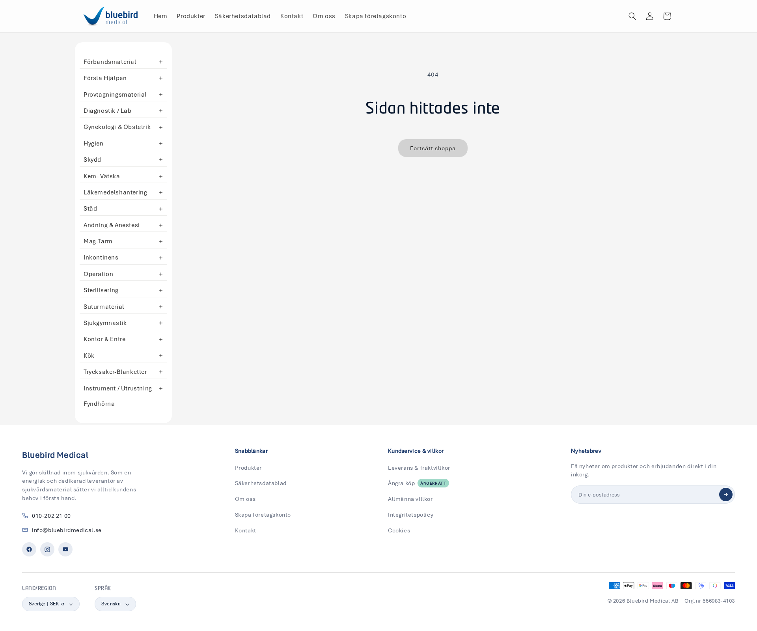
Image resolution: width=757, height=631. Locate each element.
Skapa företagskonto (263, 514)
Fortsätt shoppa (433, 148)
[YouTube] (65, 549)
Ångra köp (417, 483)
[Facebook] (29, 549)
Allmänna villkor (410, 498)
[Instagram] (47, 549)
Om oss (245, 498)
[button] (632, 16)
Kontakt (245, 530)
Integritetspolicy (410, 514)
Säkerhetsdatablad (261, 483)
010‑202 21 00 (51, 515)
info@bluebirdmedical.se (67, 530)
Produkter (248, 467)
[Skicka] (726, 494)
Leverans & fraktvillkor (419, 467)
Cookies (399, 530)
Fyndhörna (99, 404)
